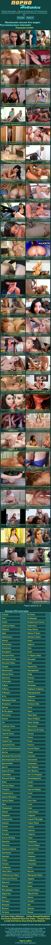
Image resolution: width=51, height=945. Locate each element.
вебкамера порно (9, 700)
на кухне (5, 912)
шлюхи (30, 897)
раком (29, 741)
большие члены (8, 663)
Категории (21, 17)
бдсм (4, 633)
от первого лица (34, 655)
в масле (5, 689)
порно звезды (33, 722)
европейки (6, 774)
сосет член (31, 801)
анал (4, 618)
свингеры (31, 756)
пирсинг (30, 681)
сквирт (30, 786)
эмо (29, 905)
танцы (30, 838)
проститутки (32, 726)
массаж (5, 886)
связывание (32, 760)
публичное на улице (35, 730)
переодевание (33, 670)
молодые (6, 901)
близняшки (6, 648)
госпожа (5, 737)
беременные (7, 637)
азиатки (5, 614)
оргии (29, 652)
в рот (4, 696)
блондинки (6, 652)
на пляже (31, 614)
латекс (4, 860)
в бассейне (6, 681)
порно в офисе (33, 719)
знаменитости (7, 793)
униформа (31, 860)
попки (29, 708)
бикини (5, 641)
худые (30, 882)
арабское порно (8, 626)
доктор (5, 752)
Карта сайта (25, 941)
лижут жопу (7, 871)
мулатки (5, 908)
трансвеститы (33, 849)
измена (5, 812)
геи (3, 722)
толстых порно (33, 845)
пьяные (30, 734)
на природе (32, 618)
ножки (29, 641)
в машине (6, 693)
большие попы (8, 655)
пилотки (30, 678)
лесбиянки (6, 867)
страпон (30, 827)
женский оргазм (8, 778)
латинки (5, 864)
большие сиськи (9, 659)
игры (4, 804)
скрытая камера (34, 789)
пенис (29, 663)
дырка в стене (8, 771)
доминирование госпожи (11, 760)
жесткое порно (8, 786)
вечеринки (6, 704)
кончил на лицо (8, 838)
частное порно (33, 890)
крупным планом (9, 849)
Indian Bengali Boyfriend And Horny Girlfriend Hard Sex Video (25, 917)
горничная (6, 730)
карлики (5, 823)
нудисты (30, 644)
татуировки (32, 841)
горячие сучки (8, 734)
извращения (7, 808)
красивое (6, 841)
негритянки (32, 626)
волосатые (6, 715)
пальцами (31, 659)
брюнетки (6, 678)
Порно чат (30, 17)
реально (30, 745)
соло (29, 797)
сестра (30, 782)
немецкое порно (34, 637)
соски (29, 804)
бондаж (5, 667)
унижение (31, 856)
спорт (29, 808)
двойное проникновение (11, 748)
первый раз (32, 667)
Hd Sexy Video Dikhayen (13, 916)
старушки (31, 815)
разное (30, 737)
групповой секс (8, 745)
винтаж (5, 708)
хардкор (30, 879)
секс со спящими (34, 774)
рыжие (30, 752)
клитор (5, 830)
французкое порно (34, 875)
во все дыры (7, 711)
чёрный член (32, 894)
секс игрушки (32, 767)
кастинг (5, 827)
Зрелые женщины (9, 797)
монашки (5, 905)
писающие (31, 685)
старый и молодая (35, 819)
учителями (31, 864)
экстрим (30, 901)
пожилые (31, 700)
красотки (5, 845)
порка (29, 711)
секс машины (32, 771)
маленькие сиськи (9, 879)
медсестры (6, 894)
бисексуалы (7, 644)
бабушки (5, 629)
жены (4, 782)
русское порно (33, 748)
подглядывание (33, 693)
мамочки (5, 882)
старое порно (32, 812)
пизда (29, 674)
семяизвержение (34, 778)
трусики (30, 853)
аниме (4, 622)
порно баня (32, 715)
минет (4, 897)
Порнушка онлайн (24, 28)
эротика (30, 908)
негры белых (32, 629)
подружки (31, 696)
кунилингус (6, 853)
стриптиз (31, 830)
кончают (5, 834)
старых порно (33, 823)
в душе (5, 685)
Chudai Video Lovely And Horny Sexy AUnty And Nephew (27, 920)
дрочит (5, 767)
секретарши (32, 763)
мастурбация (7, 890)
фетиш (30, 867)
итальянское (7, 819)
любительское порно (10, 875)
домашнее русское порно (11, 756)
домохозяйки (7, 763)
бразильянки (7, 670)
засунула (5, 789)
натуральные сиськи (35, 622)
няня (29, 648)
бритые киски (7, 674)
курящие (5, 856)
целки (29, 886)
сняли (29, 793)
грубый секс (7, 741)
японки (30, 912)
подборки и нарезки (35, 689)
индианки (6, 815)
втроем (5, 719)
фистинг (30, 871)
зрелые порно (8, 801)
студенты (31, 834)
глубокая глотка (8, 726)
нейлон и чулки (33, 633)
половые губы (33, 704)
